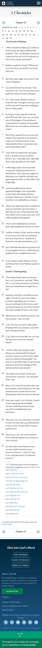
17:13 (10, 495)
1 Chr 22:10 (16, 492)
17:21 (9, 506)
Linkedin (24, 622)
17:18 (9, 464)
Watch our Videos (20, 565)
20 (11, 35)
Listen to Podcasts (20, 560)
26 (34, 35)
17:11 (10, 488)
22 (19, 35)
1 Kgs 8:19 (24, 481)
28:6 (23, 492)
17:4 (9, 481)
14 (24, 31)
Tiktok (36, 622)
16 (32, 31)
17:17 (10, 499)
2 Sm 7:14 (16, 495)
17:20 (9, 503)
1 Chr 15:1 (15, 477)
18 (3, 35)
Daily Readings (20, 554)
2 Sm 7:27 (16, 510)
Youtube (18, 622)
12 (16, 31)
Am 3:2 (13, 470)
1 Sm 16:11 (16, 485)
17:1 (9, 474)
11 (13, 31)
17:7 (9, 485)
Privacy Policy (7, 524)
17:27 (9, 514)
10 (9, 31)
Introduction (10, 27)
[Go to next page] (38, 23)
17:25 (10, 510)
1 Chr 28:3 (15, 481)
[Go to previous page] (3, 23)
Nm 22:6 (15, 514)
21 (15, 35)
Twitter (6, 622)
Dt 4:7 (14, 506)
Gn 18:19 (33, 467)
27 (3, 38)
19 (7, 35)
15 (28, 31)
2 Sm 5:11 (23, 477)
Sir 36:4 (15, 503)
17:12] (9, 492)
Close (20, 634)
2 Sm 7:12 (16, 488)
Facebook (12, 622)
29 (11, 38)
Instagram (30, 622)
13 (20, 31)
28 (7, 38)
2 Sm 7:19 (16, 499)
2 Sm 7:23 (21, 506)
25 (30, 35)
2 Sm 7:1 (17, 474)
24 (26, 35)
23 (22, 35)
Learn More (12, 591)
